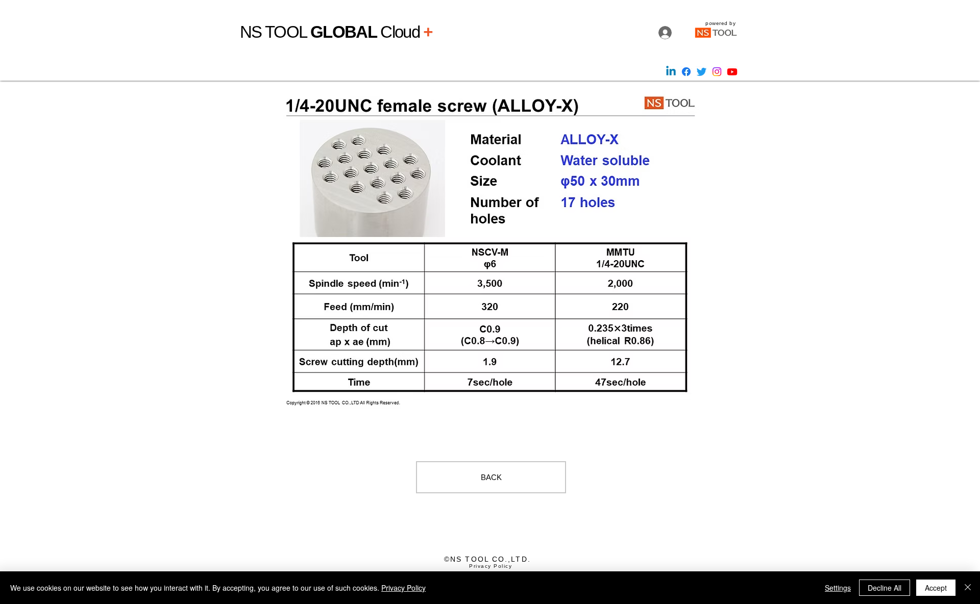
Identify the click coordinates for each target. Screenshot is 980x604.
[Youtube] (732, 72)
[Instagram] (717, 72)
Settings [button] (838, 588)
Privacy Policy (403, 588)
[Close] (968, 588)
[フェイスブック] (686, 72)
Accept (936, 588)
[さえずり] (701, 72)
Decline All (884, 588)
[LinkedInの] (671, 72)
